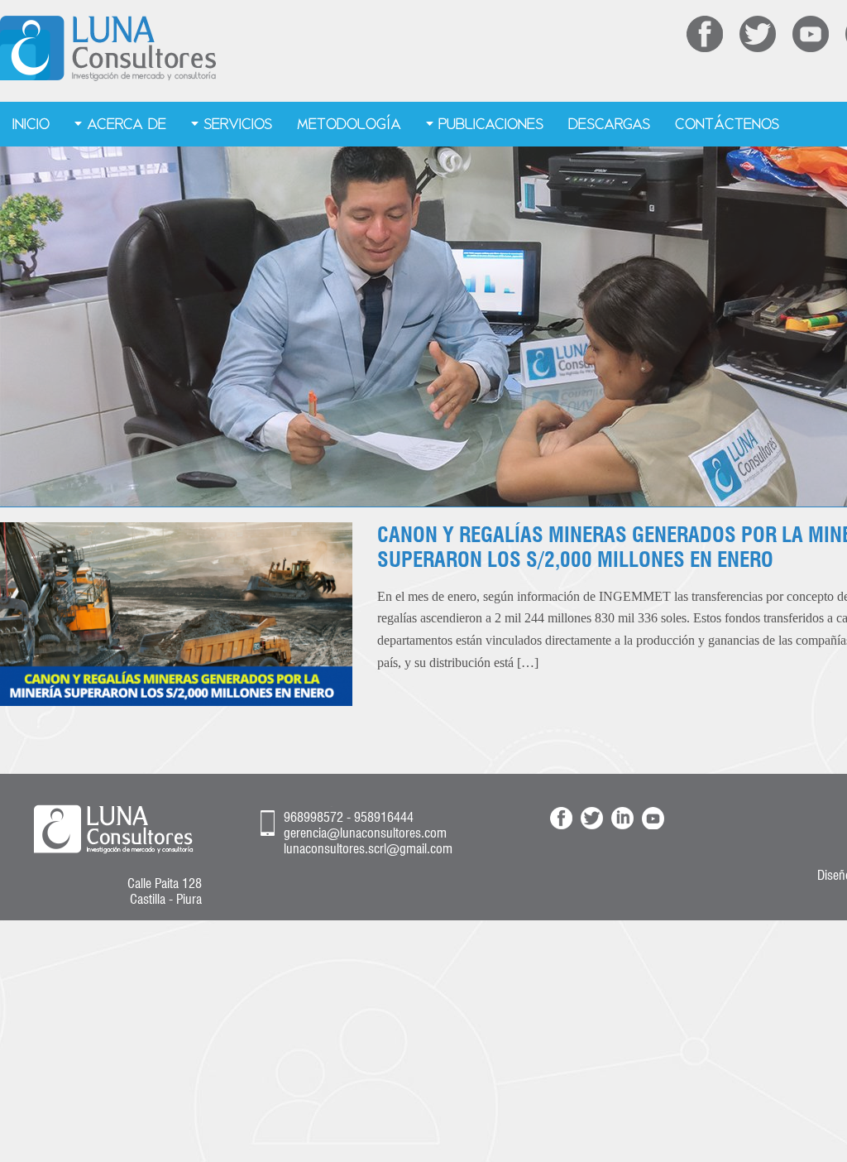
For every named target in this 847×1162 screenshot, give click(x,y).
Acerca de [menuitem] (126, 123)
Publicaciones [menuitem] (490, 123)
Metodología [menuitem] (349, 123)
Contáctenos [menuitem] (727, 123)
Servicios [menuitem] (237, 123)
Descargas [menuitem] (609, 123)
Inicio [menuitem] (31, 123)
